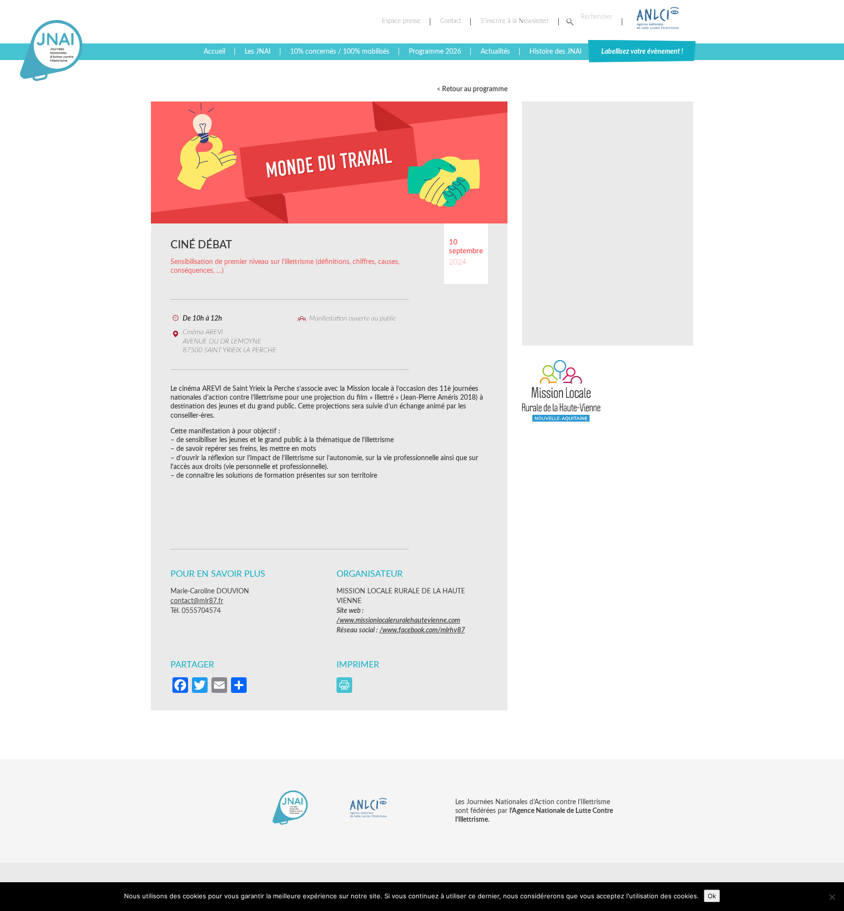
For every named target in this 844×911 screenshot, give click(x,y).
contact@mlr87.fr (196, 601)
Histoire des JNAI (555, 51)
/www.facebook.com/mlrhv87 (422, 630)
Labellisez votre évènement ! (642, 51)
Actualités (495, 51)
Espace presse (401, 21)
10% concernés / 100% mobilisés (339, 51)
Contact (450, 21)
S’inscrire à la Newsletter (515, 21)
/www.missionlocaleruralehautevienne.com (398, 620)
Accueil (214, 51)
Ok (712, 896)
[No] (832, 897)
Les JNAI (258, 51)
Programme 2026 (435, 51)
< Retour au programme (472, 89)
